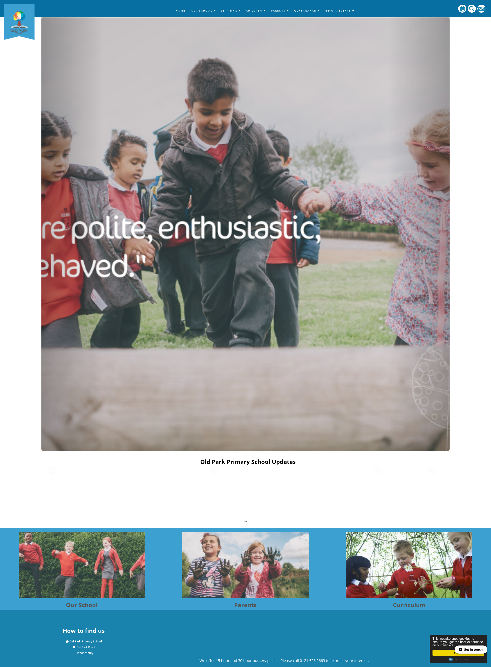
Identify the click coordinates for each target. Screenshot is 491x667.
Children (254, 10)
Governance (305, 10)
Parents (279, 10)
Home (180, 10)
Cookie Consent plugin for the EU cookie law (458, 659)
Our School (202, 10)
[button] (72, 225)
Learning (229, 10)
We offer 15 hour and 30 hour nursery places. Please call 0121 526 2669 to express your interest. (190, 660)
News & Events (338, 10)
